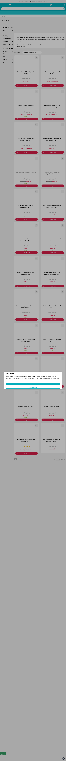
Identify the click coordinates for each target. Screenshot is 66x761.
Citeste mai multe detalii (13, 380)
